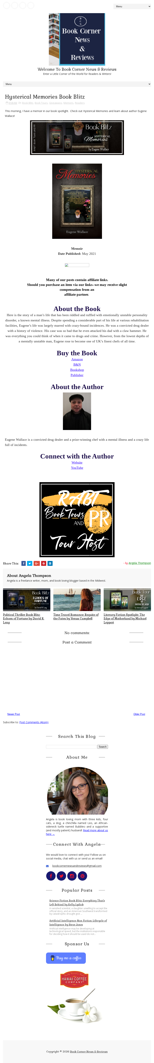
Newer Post (13, 714)
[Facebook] (6, 5)
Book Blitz (27, 102)
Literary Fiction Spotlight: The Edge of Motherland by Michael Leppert (125, 618)
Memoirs (68, 102)
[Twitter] (14, 5)
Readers (80, 102)
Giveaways (55, 102)
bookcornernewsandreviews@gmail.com (77, 866)
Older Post (139, 714)
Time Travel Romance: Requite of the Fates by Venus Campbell (76, 616)
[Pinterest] (30, 5)
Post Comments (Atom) (33, 722)
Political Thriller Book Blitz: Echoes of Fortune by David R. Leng (23, 618)
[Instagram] (22, 5)
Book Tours (41, 102)
